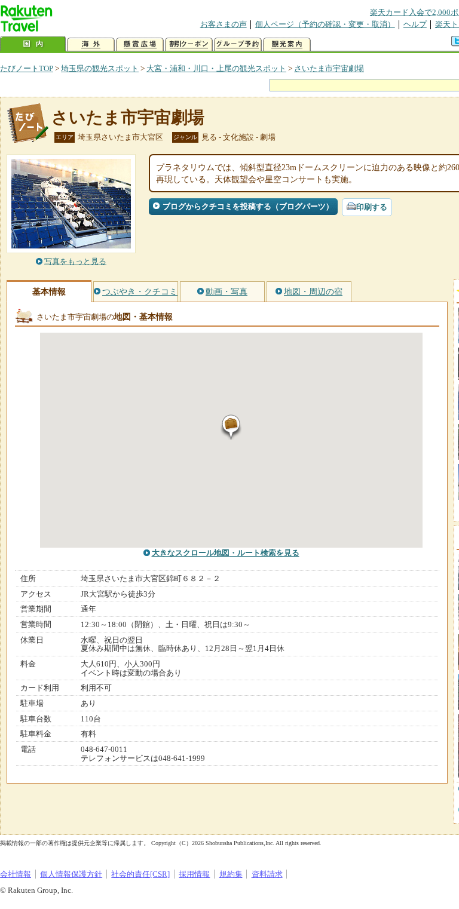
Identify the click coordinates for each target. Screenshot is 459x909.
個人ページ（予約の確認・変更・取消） (325, 24)
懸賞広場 (140, 44)
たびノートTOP (26, 68)
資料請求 (267, 874)
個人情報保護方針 (71, 874)
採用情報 (194, 874)
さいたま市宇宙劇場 (329, 68)
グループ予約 (238, 44)
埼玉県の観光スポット (100, 68)
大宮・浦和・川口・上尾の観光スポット (216, 68)
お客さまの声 (223, 24)
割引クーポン (189, 44)
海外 (91, 44)
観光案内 (287, 44)
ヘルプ (415, 24)
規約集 (231, 874)
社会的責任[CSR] (140, 874)
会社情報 (15, 874)
